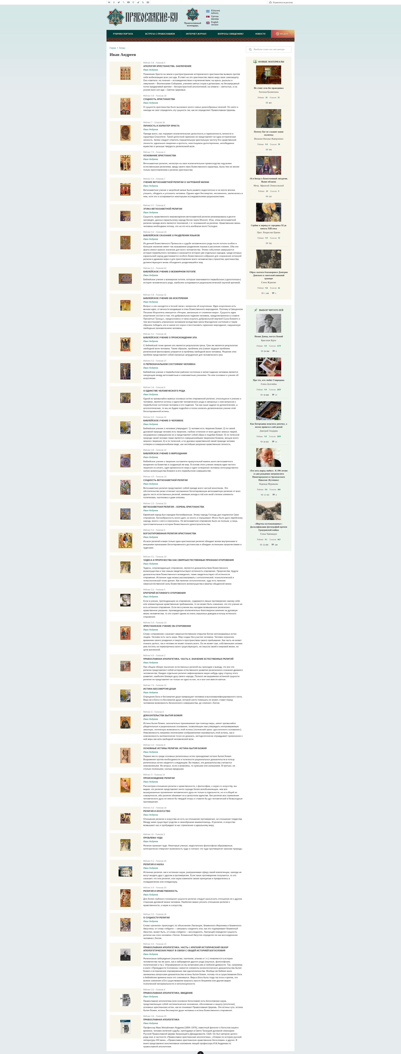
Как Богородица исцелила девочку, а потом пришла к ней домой (268, 425)
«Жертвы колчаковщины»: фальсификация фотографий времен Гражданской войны (268, 527)
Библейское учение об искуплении (165, 298)
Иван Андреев (150, 69)
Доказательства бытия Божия (162, 715)
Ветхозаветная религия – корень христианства (173, 507)
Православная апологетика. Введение (168, 993)
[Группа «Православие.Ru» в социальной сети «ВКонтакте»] (109, 2)
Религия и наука (153, 864)
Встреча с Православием (160, 34)
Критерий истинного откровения (164, 593)
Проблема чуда (153, 837)
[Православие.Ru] (142, 17)
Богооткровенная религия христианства (169, 533)
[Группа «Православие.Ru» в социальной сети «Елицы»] (133, 2)
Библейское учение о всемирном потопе (169, 271)
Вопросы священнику (231, 34)
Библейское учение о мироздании (165, 453)
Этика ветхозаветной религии (162, 209)
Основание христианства (159, 155)
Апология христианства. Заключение (167, 66)
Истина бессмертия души (159, 689)
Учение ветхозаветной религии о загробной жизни (176, 182)
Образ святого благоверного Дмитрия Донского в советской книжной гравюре (269, 275)
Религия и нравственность (160, 891)
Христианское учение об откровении (167, 626)
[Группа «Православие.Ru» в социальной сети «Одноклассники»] (114, 2)
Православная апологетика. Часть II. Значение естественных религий (188, 659)
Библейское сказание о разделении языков (171, 235)
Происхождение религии (159, 778)
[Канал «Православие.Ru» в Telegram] (138, 2)
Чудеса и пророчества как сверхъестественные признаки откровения (188, 560)
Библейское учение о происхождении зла (170, 337)
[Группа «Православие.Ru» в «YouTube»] (128, 2)
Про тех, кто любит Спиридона (268, 380)
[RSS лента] (143, 2)
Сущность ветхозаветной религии (165, 480)
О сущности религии (156, 917)
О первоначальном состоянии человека (169, 364)
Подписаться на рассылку (283, 2)
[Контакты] (148, 2)
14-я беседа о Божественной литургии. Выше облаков (269, 180)
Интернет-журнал (196, 34)
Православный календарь (192, 24)
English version (214, 23)
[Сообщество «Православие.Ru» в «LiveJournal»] (123, 2)
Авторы (122, 48)
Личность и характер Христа (161, 126)
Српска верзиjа (215, 17)
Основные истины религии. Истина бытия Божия (175, 748)
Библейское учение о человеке (163, 420)
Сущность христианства (159, 99)
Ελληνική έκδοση (215, 11)
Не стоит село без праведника (269, 88)
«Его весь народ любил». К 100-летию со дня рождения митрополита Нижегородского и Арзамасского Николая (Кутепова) (269, 475)
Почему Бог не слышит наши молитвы (268, 133)
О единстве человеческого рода (164, 390)
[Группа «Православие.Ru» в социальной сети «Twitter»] (118, 2)
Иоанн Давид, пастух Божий (269, 336)
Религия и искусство (156, 811)
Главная (113, 48)
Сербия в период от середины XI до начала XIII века (268, 227)
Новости (260, 34)
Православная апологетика (161, 1019)
